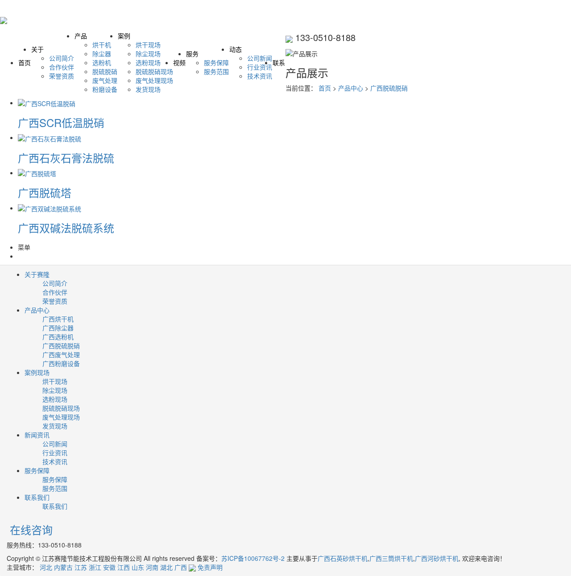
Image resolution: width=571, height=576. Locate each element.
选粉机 (101, 62)
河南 (152, 567)
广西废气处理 (61, 354)
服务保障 (216, 62)
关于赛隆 (37, 274)
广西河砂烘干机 (437, 558)
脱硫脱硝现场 (154, 71)
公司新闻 (259, 57)
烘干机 (101, 44)
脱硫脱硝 (104, 71)
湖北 (166, 567)
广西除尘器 (58, 327)
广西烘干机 (58, 318)
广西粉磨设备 (61, 363)
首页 (24, 62)
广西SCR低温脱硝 (61, 122)
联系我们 (37, 497)
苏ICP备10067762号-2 (253, 558)
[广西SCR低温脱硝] (46, 102)
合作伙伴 (61, 66)
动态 (235, 49)
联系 (279, 62)
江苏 (80, 567)
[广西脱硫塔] (37, 172)
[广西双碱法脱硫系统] (49, 207)
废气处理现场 (154, 80)
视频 (179, 62)
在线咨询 (30, 529)
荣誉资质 (61, 75)
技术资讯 (259, 75)
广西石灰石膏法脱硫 (66, 157)
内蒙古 (63, 567)
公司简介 (61, 57)
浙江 (95, 567)
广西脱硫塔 (44, 192)
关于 (37, 49)
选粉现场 (148, 62)
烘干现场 (148, 44)
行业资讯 (259, 66)
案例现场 (37, 372)
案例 (124, 35)
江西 (123, 567)
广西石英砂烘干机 (343, 558)
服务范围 (216, 71)
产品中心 (350, 87)
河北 (46, 567)
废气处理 (104, 80)
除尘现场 (148, 53)
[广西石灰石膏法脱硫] (49, 137)
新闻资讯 (37, 434)
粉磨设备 (104, 89)
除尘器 (101, 53)
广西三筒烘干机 (391, 558)
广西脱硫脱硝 (389, 87)
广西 (180, 567)
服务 (192, 53)
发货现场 (148, 89)
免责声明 (210, 567)
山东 (138, 567)
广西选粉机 (58, 336)
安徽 (109, 567)
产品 (80, 35)
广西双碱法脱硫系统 (66, 227)
